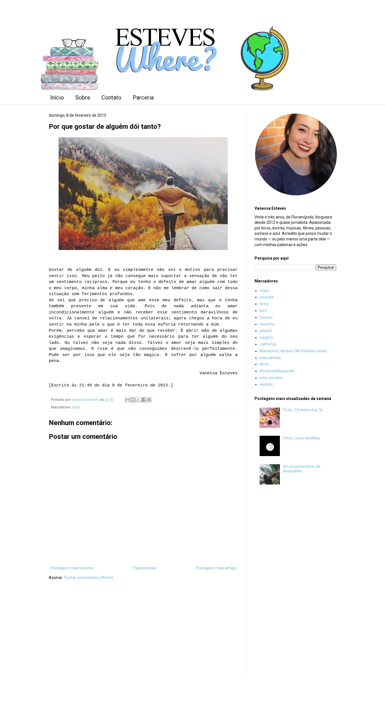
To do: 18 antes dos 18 (302, 410)
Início (57, 97)
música (266, 317)
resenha (267, 324)
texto (76, 407)
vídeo (264, 290)
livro (263, 310)
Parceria (143, 97)
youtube (267, 297)
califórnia (268, 344)
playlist (266, 330)
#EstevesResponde (277, 371)
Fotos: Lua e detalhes (301, 438)
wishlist (266, 384)
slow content (271, 377)
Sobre (82, 97)
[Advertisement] (295, 582)
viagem (266, 337)
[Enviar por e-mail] (127, 400)
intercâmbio (270, 357)
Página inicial (144, 568)
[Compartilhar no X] (138, 400)
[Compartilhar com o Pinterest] (149, 400)
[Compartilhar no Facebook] (144, 400)
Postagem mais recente (71, 568)
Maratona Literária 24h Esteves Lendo (293, 351)
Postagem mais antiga (216, 568)
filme (264, 364)
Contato (111, 97)
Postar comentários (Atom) (88, 577)
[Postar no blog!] (133, 400)
